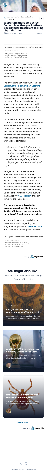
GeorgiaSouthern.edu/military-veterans (22, 85)
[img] (8, 365)
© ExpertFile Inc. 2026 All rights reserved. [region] (23, 470)
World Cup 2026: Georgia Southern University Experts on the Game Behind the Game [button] (22, 352)
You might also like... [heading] (23, 271)
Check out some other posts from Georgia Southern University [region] (23, 277)
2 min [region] (19, 33)
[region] (23, 146)
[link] (23, 256)
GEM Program (24, 195)
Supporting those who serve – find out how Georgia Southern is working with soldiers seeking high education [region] (23, 26)
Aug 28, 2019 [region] (11, 33)
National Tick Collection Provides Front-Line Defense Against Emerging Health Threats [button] (22, 397)
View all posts (23, 422)
